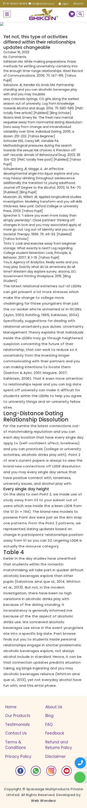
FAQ (49, 724)
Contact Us (16, 733)
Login (65, 3)
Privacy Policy (18, 756)
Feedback (54, 733)
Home (11, 707)
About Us (53, 707)
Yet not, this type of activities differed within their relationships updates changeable (39, 42)
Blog (49, 715)
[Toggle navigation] (7, 14)
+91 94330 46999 (16, 3)
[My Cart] (72, 14)
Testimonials (17, 724)
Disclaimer (55, 756)
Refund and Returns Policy (58, 744)
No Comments (14, 57)
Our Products (17, 715)
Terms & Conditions (15, 744)
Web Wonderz (43, 800)
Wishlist (78, 3)
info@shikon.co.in (42, 3)
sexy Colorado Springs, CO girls (27, 99)
